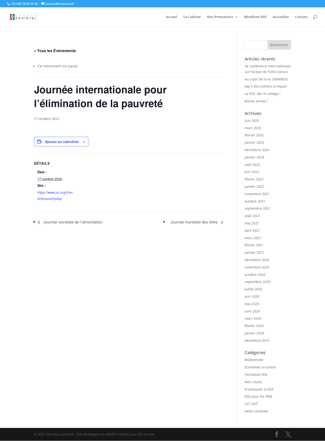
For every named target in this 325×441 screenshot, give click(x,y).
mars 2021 (253, 238)
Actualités (281, 17)
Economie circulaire (260, 367)
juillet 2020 (253, 289)
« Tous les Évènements (55, 50)
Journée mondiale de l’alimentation (72, 222)
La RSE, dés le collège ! (262, 93)
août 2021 (252, 215)
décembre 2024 (257, 150)
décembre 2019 (257, 340)
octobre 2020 (255, 274)
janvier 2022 (254, 186)
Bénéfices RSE (255, 17)
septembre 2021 (258, 208)
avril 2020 (252, 311)
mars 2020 (253, 318)
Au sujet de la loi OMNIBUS (266, 79)
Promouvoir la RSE (259, 389)
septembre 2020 (258, 281)
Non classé (253, 382)
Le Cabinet (192, 17)
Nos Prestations (220, 17)
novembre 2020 (257, 267)
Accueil (171, 17)
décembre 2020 (257, 260)
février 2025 (254, 135)
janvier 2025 (254, 142)
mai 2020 (252, 304)
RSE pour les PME (258, 396)
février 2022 (254, 179)
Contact (301, 17)
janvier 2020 (254, 333)
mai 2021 (252, 223)
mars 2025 (253, 128)
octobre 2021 (255, 201)
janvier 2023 (254, 157)
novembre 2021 (257, 194)
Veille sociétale (256, 411)
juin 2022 (252, 171)
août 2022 (252, 164)
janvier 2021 (254, 252)
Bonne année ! (256, 101)
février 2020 (254, 325)
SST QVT (251, 403)
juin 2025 (252, 120)
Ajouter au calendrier (62, 141)
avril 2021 (252, 230)
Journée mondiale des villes (194, 222)
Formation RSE (256, 374)
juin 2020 (252, 296)
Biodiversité (254, 359)
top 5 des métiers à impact (266, 86)
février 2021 (254, 245)
